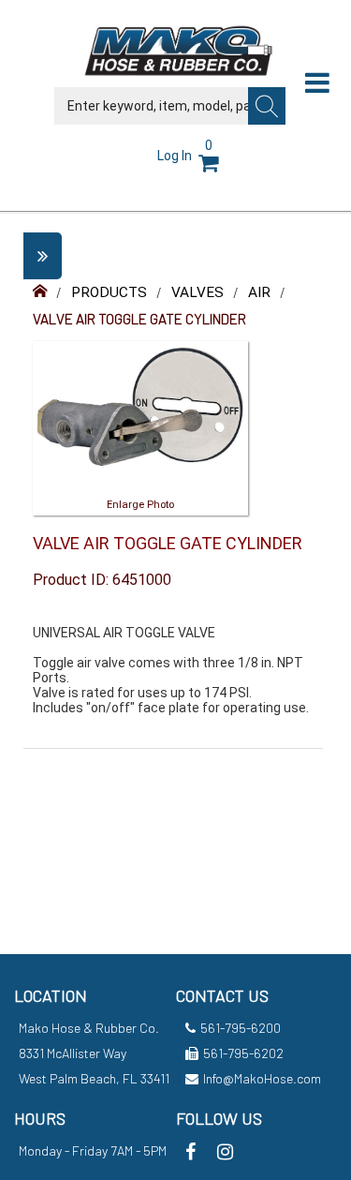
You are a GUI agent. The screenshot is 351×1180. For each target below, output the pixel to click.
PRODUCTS (109, 292)
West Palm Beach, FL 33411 (94, 1078)
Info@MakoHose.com (262, 1078)
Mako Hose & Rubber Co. (89, 1028)
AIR (259, 292)
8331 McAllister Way (72, 1053)
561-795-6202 (243, 1053)
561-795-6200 (240, 1028)
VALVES (197, 292)
